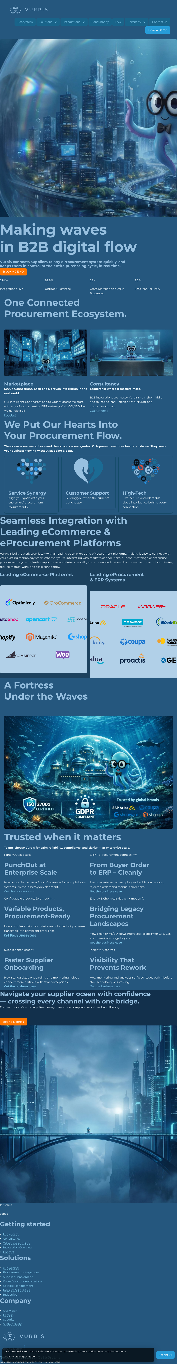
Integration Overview (17, 1247)
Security (8, 1319)
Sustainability (12, 1324)
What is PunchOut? (16, 1243)
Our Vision (10, 1310)
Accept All (165, 1355)
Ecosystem (10, 1234)
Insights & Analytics (16, 1290)
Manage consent (26, 1356)
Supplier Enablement (18, 1277)
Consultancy (11, 1238)
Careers (8, 1315)
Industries (10, 1294)
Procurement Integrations (21, 1272)
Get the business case (19, 891)
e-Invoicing (11, 1268)
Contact (8, 1252)
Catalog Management (18, 1285)
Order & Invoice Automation (22, 1281)
